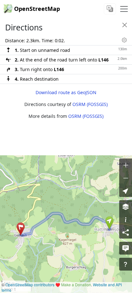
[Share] (125, 232)
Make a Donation (76, 284)
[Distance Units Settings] (124, 40)
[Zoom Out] (125, 177)
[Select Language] (110, 8)
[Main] (124, 9)
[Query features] (125, 264)
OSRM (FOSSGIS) (90, 104)
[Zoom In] (125, 165)
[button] (109, 222)
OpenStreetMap (37, 8)
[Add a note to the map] (125, 248)
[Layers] (125, 206)
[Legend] (125, 219)
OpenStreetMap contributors (29, 284)
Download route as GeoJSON (66, 92)
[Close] (124, 25)
